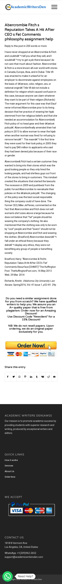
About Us (9, 471)
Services (9, 465)
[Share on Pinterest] (25, 376)
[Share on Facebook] (8, 376)
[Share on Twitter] (14, 376)
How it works (11, 460)
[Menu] (52, 7)
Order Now (10, 477)
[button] (7, 576)
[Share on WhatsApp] (19, 376)
